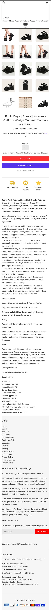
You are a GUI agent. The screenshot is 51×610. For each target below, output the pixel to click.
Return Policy (7, 454)
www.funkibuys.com (20, 566)
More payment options (25, 170)
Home (5, 21)
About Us (5, 432)
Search (4, 429)
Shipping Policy (9, 153)
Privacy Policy (7, 457)
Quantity (25, 143)
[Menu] (25, 24)
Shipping (16, 128)
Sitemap (5, 449)
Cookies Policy (7, 463)
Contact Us (6, 434)
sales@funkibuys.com (19, 563)
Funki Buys (31, 600)
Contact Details (8, 437)
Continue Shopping (41, 153)
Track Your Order (8, 440)
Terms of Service (8, 460)
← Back (5, 18)
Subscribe (6, 443)
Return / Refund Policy (24, 153)
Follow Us (5, 446)
